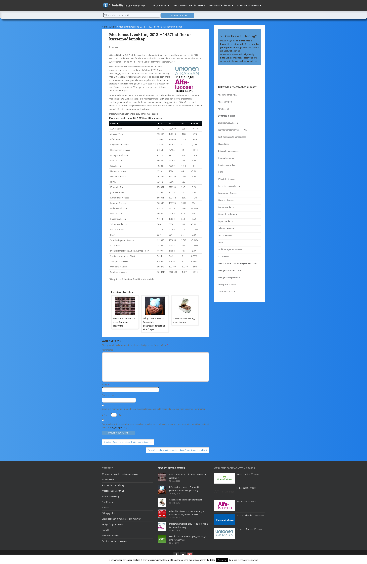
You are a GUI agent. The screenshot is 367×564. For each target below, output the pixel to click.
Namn (105, 384)
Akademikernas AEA (227, 94)
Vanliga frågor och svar (112, 524)
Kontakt (105, 530)
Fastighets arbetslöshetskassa (232, 137)
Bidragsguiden (108, 513)
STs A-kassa (223, 256)
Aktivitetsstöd (108, 479)
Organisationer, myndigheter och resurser (121, 518)
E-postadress (109, 395)
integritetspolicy (117, 427)
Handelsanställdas (226, 165)
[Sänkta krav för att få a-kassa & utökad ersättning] (125, 306)
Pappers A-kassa (226, 221)
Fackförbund (107, 502)
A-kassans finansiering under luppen (185, 499)
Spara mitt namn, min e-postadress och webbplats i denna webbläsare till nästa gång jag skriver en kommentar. (153, 409)
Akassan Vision (225, 101)
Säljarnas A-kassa (226, 228)
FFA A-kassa (224, 144)
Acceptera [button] (222, 560)
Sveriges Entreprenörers (229, 277)
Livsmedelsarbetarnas (228, 214)
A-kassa (105, 507)
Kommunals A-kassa (227, 193)
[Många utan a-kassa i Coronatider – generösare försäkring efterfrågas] (155, 306)
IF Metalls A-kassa (226, 179)
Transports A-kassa (227, 284)
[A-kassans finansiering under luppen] (185, 306)
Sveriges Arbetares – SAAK (230, 270)
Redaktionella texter (171, 468)
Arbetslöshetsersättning (188, 5)
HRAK (220, 172)
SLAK (220, 242)
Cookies (233, 559)
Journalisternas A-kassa (229, 186)
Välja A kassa (160, 5)
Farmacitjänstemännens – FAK (232, 129)
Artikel (112, 26)
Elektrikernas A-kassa (228, 122)
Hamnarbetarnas (226, 158)
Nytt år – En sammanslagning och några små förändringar (128, 442)
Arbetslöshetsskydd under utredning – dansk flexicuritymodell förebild (177, 450)
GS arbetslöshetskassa (228, 151)
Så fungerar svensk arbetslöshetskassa (120, 474)
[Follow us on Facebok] (176, 555)
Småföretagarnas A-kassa (230, 249)
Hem (104, 26)
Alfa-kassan (223, 108)
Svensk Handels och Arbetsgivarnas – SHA (237, 263)
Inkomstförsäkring (220, 5)
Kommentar (107, 349)
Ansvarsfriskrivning (110, 535)
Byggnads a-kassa (226, 115)
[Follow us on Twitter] (183, 555)
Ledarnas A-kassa (226, 207)
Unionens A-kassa (226, 291)
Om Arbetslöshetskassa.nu (114, 541)
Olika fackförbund (248, 5)
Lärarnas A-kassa (226, 200)
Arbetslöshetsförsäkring (113, 485)
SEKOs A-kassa (225, 235)
